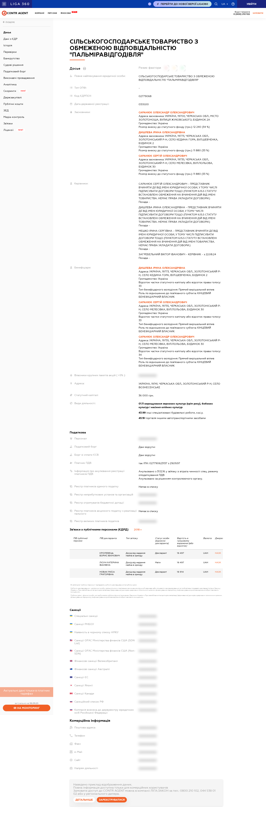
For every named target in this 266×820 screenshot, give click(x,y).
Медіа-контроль (13, 116)
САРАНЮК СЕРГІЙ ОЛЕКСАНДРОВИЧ (163, 155)
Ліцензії (8, 130)
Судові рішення (13, 64)
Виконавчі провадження (19, 77)
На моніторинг (28, 707)
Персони (52, 13)
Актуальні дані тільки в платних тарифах (26, 692)
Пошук (10, 22)
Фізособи (67, 13)
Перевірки (10, 51)
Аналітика (9, 84)
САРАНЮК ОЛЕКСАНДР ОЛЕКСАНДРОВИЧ (166, 112)
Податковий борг (14, 71)
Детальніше (84, 799)
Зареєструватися (112, 799)
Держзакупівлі (12, 97)
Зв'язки (8, 123)
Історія (7, 45)
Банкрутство (11, 58)
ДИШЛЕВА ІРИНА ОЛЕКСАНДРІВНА (162, 132)
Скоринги (9, 90)
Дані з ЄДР (10, 38)
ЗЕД (6, 110)
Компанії (39, 13)
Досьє (7, 32)
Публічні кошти (13, 103)
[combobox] (138, 529)
